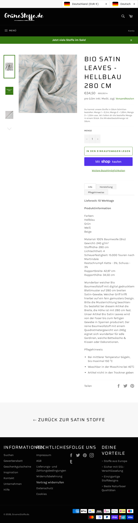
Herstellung (106, 187)
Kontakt (9, 478)
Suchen (9, 455)
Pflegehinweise (96, 192)
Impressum (43, 455)
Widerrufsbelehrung (49, 476)
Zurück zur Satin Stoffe (71, 420)
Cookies (41, 494)
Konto (131, 30)
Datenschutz (44, 488)
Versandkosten (125, 98)
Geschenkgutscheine (17, 466)
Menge (88, 130)
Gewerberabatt (13, 460)
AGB (39, 460)
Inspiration (11, 472)
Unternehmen (13, 484)
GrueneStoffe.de (20, 514)
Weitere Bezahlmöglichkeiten (108, 170)
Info (90, 187)
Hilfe (7, 489)
